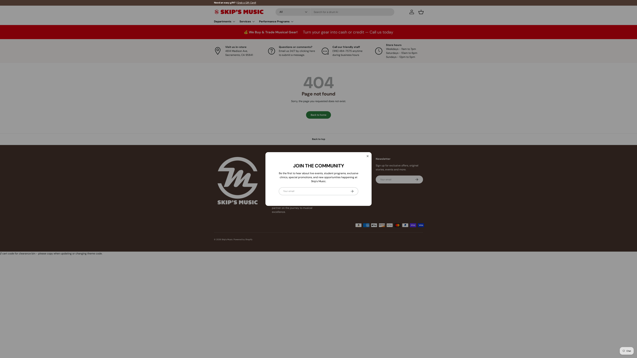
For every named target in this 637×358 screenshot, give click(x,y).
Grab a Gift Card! (246, 2)
